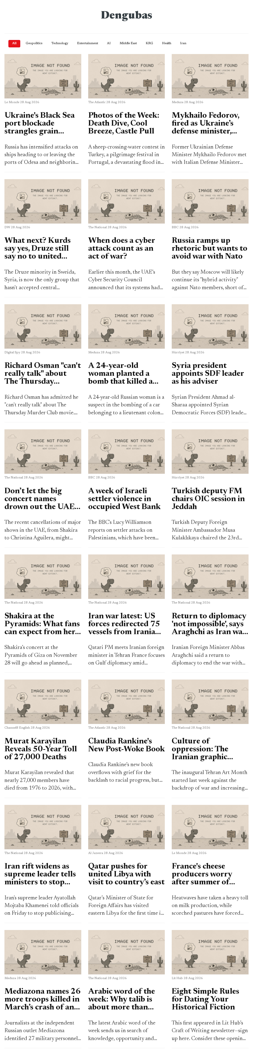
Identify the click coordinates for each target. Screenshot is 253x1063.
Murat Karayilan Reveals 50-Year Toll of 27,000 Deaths (40, 749)
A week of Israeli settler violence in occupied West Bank (124, 499)
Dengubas (126, 16)
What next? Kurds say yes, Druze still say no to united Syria (37, 252)
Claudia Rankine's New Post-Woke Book (126, 745)
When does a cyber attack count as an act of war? (121, 249)
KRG (149, 43)
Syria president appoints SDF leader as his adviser (208, 374)
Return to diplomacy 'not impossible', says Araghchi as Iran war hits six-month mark (209, 628)
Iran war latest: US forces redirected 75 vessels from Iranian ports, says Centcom (124, 628)
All (14, 43)
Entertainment (87, 43)
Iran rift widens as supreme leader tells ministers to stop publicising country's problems (42, 882)
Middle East (128, 43)
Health (166, 43)
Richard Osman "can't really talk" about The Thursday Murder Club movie (42, 378)
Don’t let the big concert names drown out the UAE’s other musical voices (41, 503)
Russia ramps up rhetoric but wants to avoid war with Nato (209, 249)
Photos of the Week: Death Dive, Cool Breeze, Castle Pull (123, 123)
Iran (183, 43)
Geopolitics (34, 43)
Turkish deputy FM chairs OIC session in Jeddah (208, 499)
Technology (59, 43)
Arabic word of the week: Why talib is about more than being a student (121, 1003)
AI (109, 43)
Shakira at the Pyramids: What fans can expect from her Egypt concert (42, 628)
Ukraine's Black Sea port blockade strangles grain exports (39, 127)
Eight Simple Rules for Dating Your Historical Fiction (205, 999)
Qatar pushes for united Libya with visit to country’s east (126, 874)
